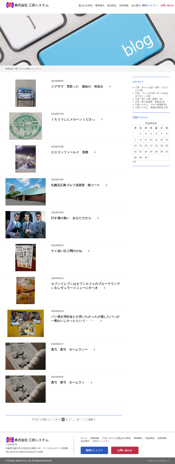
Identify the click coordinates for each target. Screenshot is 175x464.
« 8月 (134, 161)
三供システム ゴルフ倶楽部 (149, 104)
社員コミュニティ (101, 441)
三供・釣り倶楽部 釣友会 (148, 102)
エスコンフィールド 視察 (69, 152)
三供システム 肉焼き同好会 (149, 107)
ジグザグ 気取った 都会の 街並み (77, 86)
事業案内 (99, 5)
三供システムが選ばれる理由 (116, 438)
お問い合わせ (167, 5)
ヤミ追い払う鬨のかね (66, 251)
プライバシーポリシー (159, 461)
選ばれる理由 (85, 5)
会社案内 (136, 5)
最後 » (91, 419)
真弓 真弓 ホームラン (68, 382)
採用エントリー (149, 5)
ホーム (84, 438)
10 (78, 419)
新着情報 (94, 438)
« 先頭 (43, 419)
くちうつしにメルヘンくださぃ (73, 119)
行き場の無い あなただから (71, 218)
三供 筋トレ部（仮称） (147, 99)
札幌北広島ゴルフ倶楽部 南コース (75, 185)
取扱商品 (111, 5)
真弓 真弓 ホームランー (69, 349)
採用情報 (124, 5)
